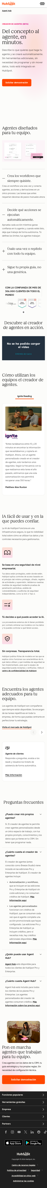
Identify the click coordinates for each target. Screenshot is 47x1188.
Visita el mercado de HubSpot (16, 727)
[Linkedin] (32, 1133)
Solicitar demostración (18, 82)
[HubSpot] (8, 4)
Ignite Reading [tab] (24, 396)
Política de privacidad (16, 1170)
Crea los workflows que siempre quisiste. (24, 178)
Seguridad (35, 1170)
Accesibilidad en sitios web (24, 1176)
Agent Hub (6, 11)
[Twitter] (25, 1133)
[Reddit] (38, 1133)
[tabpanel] (23, 449)
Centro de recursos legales (23, 1165)
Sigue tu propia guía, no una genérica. (24, 269)
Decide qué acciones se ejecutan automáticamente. (24, 215)
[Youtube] (19, 1133)
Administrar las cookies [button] (23, 1181)
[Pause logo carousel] (23, 312)
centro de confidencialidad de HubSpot (19, 671)
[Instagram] (12, 1133)
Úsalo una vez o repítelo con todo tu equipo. (24, 251)
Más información (14, 775)
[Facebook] (5, 1133)
